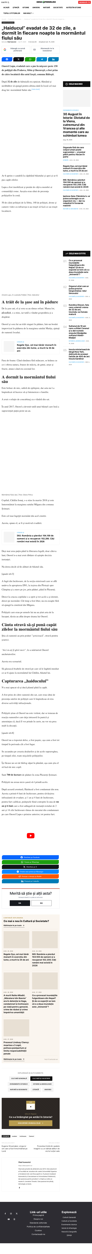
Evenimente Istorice (19, 1084)
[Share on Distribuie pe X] (18, 59)
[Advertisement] (46, 1248)
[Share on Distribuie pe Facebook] (7, 59)
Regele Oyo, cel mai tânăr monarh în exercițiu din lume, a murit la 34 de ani (75, 168)
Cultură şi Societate (14, 19)
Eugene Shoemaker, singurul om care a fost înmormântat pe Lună (14, 1148)
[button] (5, 2)
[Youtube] (8, 1219)
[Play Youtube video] (31, 835)
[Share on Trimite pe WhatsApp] (30, 59)
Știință (36, 1090)
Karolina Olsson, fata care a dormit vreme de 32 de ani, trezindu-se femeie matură (79, 309)
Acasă (4, 19)
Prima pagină (38, 1215)
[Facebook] (20, 1187)
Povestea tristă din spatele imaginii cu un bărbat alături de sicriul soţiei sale (47, 1148)
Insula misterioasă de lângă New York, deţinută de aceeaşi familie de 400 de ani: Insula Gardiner (79, 354)
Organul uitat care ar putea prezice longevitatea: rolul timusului (79, 289)
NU (41, 903)
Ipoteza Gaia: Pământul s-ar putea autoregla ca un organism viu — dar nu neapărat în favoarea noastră (76, 201)
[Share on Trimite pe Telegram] (41, 59)
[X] (16, 1214)
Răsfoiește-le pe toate (13, 925)
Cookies (38, 1230)
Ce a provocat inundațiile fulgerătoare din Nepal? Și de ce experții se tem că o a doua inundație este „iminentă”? (79, 267)
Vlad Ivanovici (11, 42)
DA (20, 903)
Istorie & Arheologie (42, 1084)
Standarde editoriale (38, 1223)
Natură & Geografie (18, 1090)
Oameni (31, 1136)
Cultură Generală (19, 1078)
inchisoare (23, 1136)
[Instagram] (11, 1214)
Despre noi (38, 1219)
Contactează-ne (38, 1234)
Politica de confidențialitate (38, 1226)
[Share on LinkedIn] (53, 59)
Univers (47, 1090)
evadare (14, 1136)
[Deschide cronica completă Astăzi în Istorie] (31, 1113)
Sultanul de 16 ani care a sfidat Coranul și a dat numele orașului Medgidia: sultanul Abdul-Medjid (79, 332)
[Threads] (14, 1219)
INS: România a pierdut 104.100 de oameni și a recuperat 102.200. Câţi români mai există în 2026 (75, 183)
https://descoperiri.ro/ (25, 1165)
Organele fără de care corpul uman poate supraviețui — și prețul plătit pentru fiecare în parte (74, 152)
